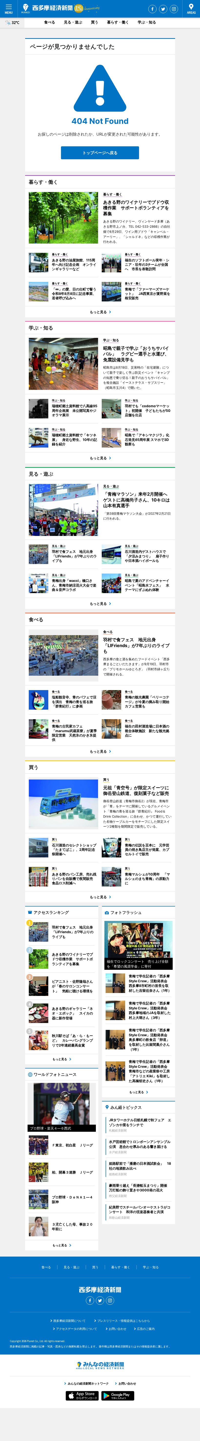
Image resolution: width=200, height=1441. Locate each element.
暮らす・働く (118, 22)
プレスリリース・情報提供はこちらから (123, 1321)
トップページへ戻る (100, 152)
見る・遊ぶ (73, 22)
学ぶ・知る (147, 22)
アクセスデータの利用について (76, 1329)
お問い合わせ (117, 1329)
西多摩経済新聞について (69, 1321)
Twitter (163, 9)
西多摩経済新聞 (46, 8)
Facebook (152, 9)
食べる (49, 22)
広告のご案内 (146, 1329)
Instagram (174, 9)
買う (94, 22)
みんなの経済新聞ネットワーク (100, 1365)
